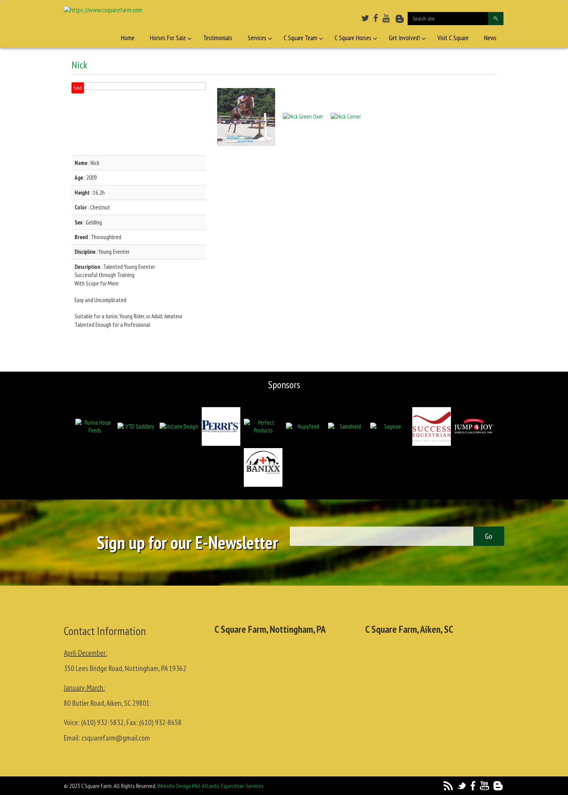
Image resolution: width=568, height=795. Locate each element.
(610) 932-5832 (102, 722)
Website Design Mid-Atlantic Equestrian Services (210, 786)
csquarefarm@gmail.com (116, 738)
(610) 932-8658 (160, 722)
